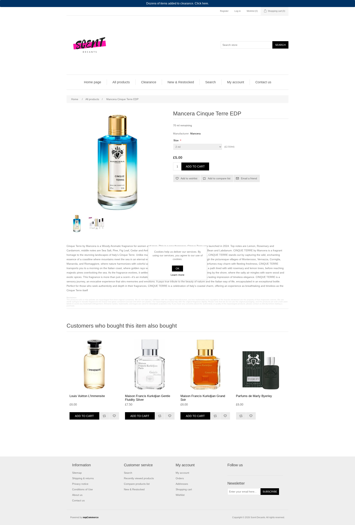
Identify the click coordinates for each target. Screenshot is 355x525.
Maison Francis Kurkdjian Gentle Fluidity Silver (147, 397)
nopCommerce (91, 517)
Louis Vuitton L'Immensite (87, 396)
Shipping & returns (83, 478)
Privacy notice (80, 483)
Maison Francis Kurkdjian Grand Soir (202, 397)
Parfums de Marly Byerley (254, 396)
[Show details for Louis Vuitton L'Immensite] (94, 364)
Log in (237, 11)
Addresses (182, 483)
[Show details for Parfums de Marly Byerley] (260, 364)
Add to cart (195, 166)
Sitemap (77, 472)
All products (121, 82)
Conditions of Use (82, 489)
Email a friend (249, 178)
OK (177, 268)
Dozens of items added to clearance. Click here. (177, 3)
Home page (92, 82)
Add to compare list (219, 178)
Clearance (148, 82)
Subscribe (270, 491)
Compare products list (137, 483)
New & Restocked (181, 82)
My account (235, 82)
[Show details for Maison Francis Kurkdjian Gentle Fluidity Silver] (149, 364)
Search (280, 44)
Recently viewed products (139, 478)
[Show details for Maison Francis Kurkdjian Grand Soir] (205, 364)
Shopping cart (184, 489)
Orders (180, 478)
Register (224, 11)
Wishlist (180, 494)
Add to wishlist (189, 178)
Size (176, 140)
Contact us (263, 82)
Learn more (177, 274)
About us (77, 494)
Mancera (195, 133)
